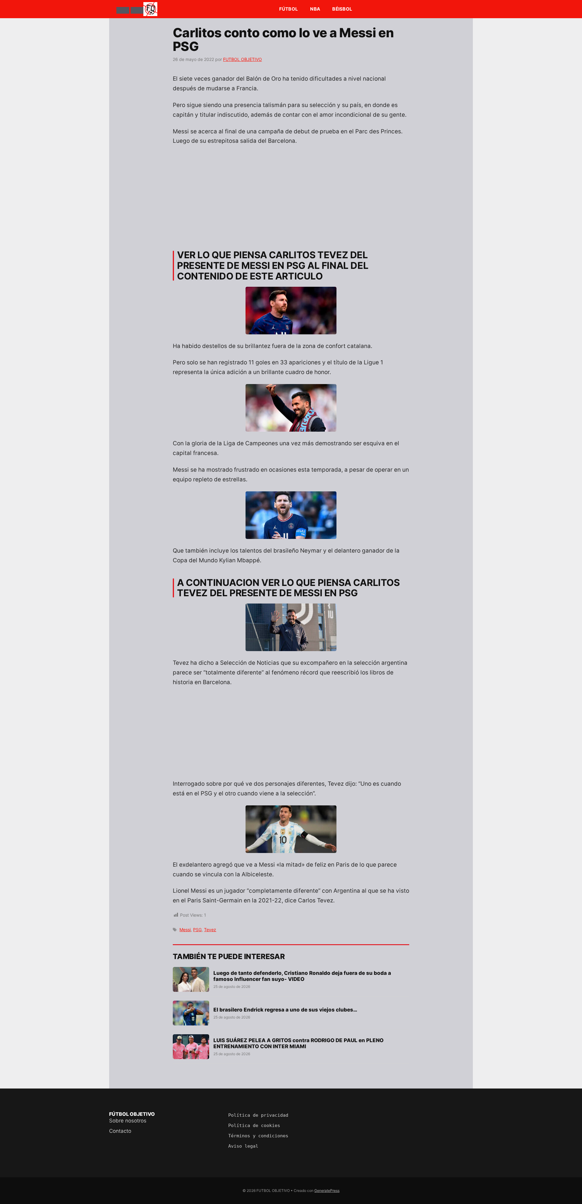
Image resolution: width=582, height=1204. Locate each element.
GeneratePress (327, 1190)
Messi (185, 929)
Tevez (210, 929)
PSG (197, 929)
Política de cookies (254, 1125)
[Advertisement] (291, 195)
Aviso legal (243, 1146)
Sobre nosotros (127, 1121)
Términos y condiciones (258, 1136)
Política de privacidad (258, 1115)
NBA (315, 9)
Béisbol (342, 9)
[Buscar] (137, 10)
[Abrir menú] (122, 10)
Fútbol (288, 9)
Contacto (120, 1131)
